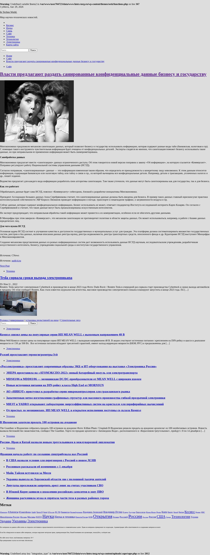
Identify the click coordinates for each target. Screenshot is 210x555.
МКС (203, 512)
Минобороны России (10, 517)
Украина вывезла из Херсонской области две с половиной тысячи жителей (56, 479)
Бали (45, 512)
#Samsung (3, 512)
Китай (176, 512)
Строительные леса (70, 320)
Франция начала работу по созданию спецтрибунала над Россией (44, 454)
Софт (9, 33)
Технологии (12, 39)
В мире (125, 512)
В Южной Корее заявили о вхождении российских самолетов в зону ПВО (55, 491)
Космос (10, 25)
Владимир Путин (112, 512)
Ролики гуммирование (12, 320)
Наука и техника (65, 516)
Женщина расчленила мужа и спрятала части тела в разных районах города (57, 498)
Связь (9, 31)
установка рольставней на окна (42, 320)
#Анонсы (13, 512)
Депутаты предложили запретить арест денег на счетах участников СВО (54, 485)
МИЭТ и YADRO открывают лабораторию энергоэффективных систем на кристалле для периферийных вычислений (85, 404)
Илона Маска (151, 512)
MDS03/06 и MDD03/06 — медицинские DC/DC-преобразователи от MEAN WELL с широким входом (73, 379)
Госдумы (132, 512)
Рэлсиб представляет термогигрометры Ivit (29, 354)
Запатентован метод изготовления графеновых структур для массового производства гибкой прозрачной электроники (85, 397)
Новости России (81, 517)
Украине (5, 521)
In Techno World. (8, 12)
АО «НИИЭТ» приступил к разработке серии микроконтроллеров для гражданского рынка (68, 391)
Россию (145, 517)
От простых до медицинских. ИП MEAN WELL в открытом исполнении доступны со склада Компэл (73, 410)
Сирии (168, 517)
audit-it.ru (16, 260)
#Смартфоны (25, 512)
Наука (9, 28)
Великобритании (76, 512)
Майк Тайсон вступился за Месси (28, 473)
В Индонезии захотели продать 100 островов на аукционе (38, 422)
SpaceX (39, 512)
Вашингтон (65, 512)
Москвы (31, 517)
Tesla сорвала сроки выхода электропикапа (36, 278)
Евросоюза (140, 512)
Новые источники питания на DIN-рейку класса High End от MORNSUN (55, 385)
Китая (181, 512)
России (135, 516)
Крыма (198, 512)
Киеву (170, 512)
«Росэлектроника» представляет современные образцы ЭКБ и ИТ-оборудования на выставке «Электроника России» (78, 366)
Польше (116, 517)
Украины (19, 521)
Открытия (102, 516)
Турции (194, 517)
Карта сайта (12, 44)
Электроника (13, 42)
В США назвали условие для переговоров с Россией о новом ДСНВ (51, 460)
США (161, 516)
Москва (23, 517)
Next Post (5, 266)
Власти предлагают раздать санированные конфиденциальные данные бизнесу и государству (103, 74)
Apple (33, 512)
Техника (10, 36)
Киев (164, 512)
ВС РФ (57, 512)
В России (51, 512)
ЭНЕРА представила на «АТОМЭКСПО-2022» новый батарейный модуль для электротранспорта (72, 372)
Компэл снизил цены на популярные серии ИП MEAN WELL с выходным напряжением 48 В (62, 334)
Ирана (158, 512)
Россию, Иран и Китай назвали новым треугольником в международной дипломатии (57, 442)
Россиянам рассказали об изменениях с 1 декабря (39, 466)
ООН (90, 517)
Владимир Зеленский (93, 512)
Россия (152, 517)
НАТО (39, 517)
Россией (124, 517)
